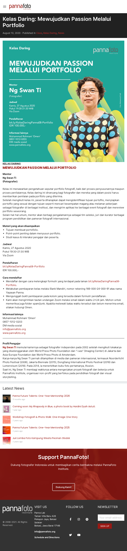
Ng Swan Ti (9, 347)
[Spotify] (87, 519)
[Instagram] (79, 519)
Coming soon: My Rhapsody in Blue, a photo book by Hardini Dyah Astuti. (54, 406)
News (61, 33)
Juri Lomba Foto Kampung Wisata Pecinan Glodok (41, 438)
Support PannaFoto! (63, 457)
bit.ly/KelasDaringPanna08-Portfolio (24, 266)
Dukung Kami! (63, 487)
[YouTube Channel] (79, 535)
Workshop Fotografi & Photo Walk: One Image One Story (45, 417)
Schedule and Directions (47, 537)
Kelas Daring (50, 33)
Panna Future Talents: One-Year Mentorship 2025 (41, 427)
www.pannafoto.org (14, 332)
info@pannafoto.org (14, 329)
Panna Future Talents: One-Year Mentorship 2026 (41, 396)
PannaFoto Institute (20, 7)
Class (39, 33)
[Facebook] (70, 519)
